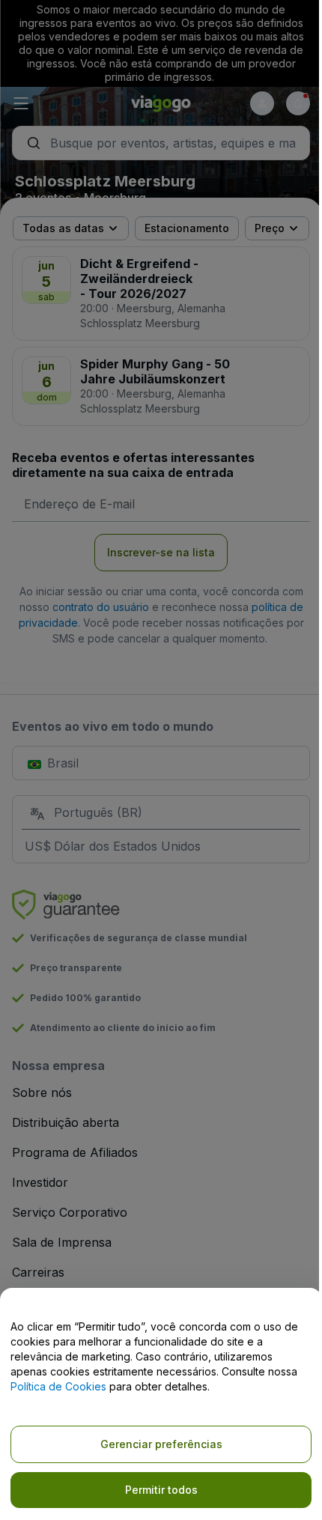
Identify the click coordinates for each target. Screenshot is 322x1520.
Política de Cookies (58, 1386)
